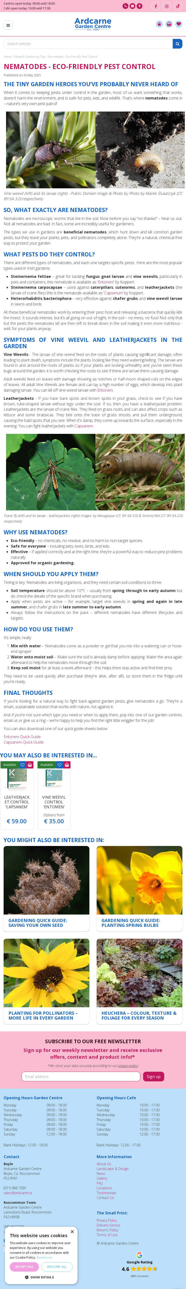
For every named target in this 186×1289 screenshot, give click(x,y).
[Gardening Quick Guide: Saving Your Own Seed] (46, 888)
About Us (104, 1164)
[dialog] (41, 1255)
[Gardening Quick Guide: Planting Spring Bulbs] (139, 888)
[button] (41, 1277)
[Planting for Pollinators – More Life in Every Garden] (46, 981)
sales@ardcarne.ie (18, 1192)
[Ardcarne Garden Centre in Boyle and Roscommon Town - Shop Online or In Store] (93, 24)
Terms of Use (107, 1235)
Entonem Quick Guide (22, 736)
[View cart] (169, 24)
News (101, 1173)
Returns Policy (107, 1230)
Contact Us (105, 1197)
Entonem (106, 282)
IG (167, 6)
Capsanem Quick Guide (24, 742)
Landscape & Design (113, 1168)
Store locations (139, 6)
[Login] (159, 24)
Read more (45, 1257)
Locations (104, 1188)
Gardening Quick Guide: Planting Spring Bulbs (130, 922)
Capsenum (113, 293)
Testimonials (106, 1192)
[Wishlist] (178, 24)
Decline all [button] (57, 1267)
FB (155, 6)
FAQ (100, 1183)
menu (8, 25)
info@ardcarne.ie (132, 6)
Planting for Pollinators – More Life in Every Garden (43, 1015)
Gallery (102, 1178)
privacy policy (128, 1065)
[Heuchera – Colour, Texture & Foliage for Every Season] (139, 981)
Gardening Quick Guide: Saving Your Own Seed (37, 922)
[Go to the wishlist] (178, 24)
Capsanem (84, 426)
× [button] (72, 1232)
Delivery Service (108, 1225)
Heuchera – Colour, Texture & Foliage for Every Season (139, 1015)
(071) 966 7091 (125, 6)
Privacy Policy (107, 1220)
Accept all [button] (24, 1267)
